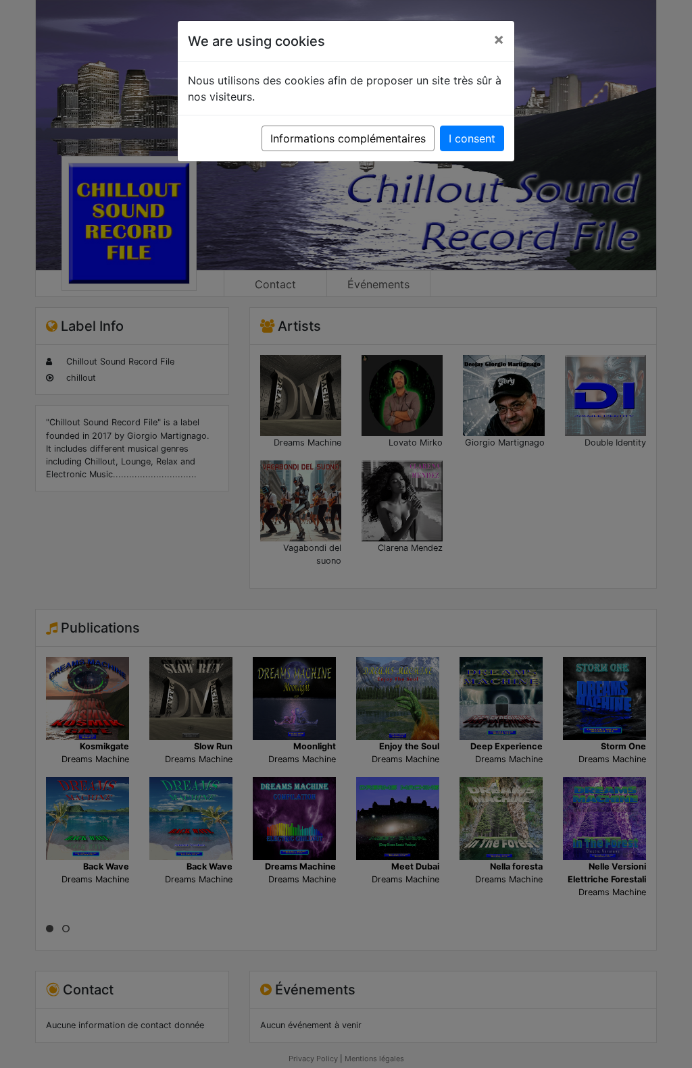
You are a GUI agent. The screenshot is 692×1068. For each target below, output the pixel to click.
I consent (472, 138)
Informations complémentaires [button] (348, 138)
